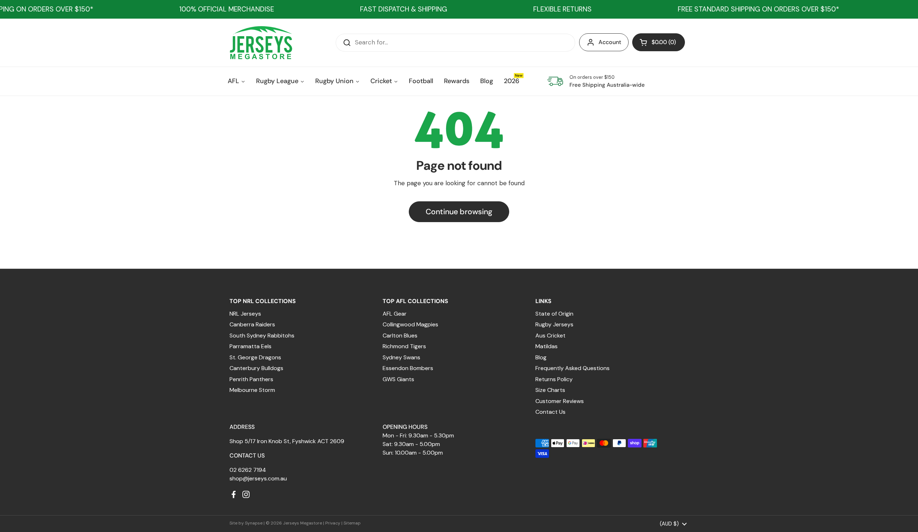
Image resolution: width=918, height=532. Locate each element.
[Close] (576, 197)
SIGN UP (396, 323)
